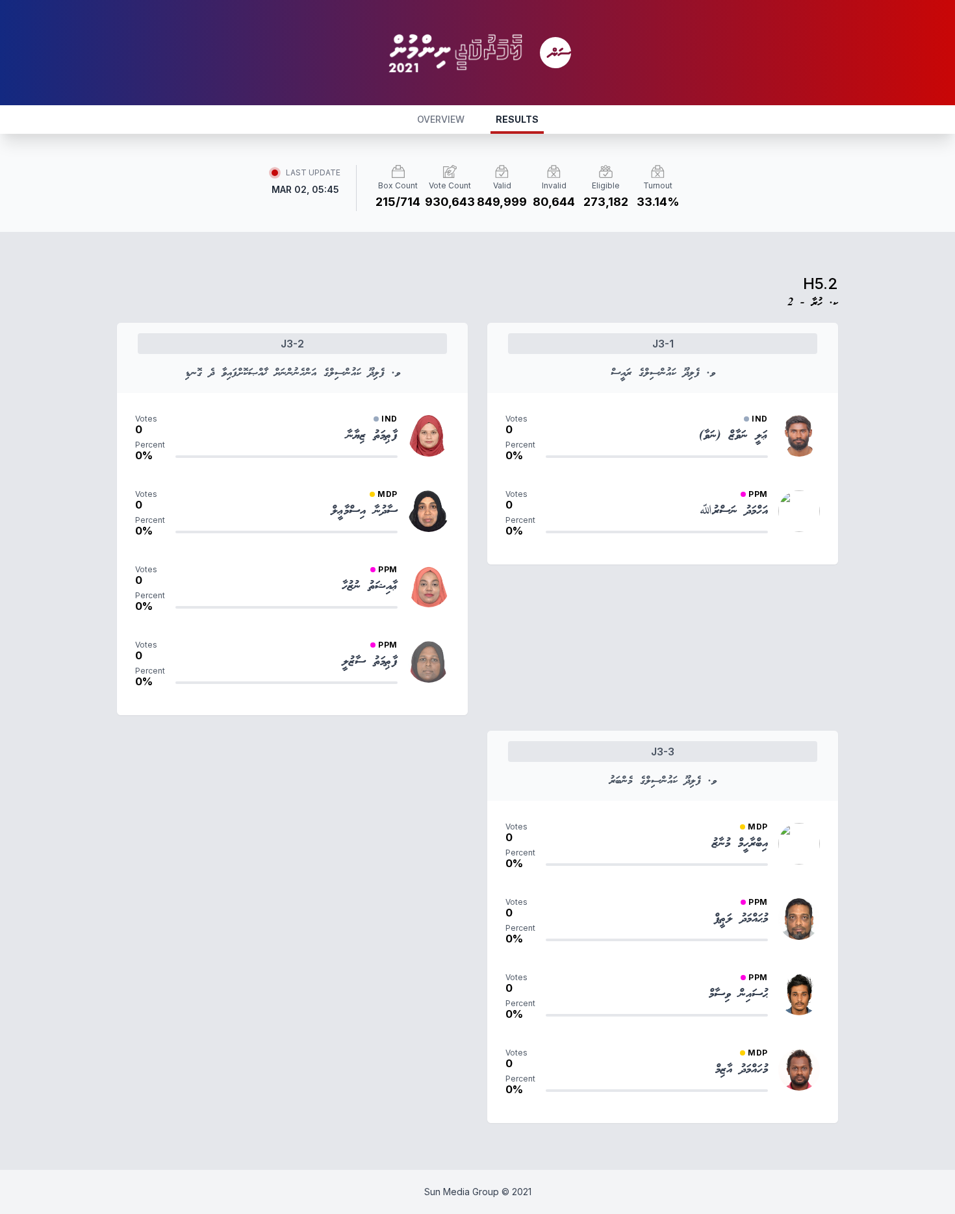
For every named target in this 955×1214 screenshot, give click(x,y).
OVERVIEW (441, 119)
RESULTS (517, 119)
